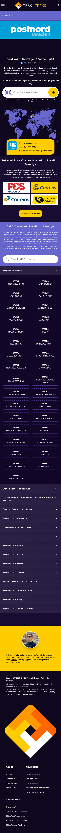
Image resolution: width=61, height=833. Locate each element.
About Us (9, 774)
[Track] (53, 92)
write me (14, 660)
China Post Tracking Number (17, 816)
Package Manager (33, 774)
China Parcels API (38, 689)
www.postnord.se (30, 143)
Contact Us (10, 779)
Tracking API (11, 807)
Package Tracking (33, 779)
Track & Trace (10, 657)
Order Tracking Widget (35, 792)
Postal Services (32, 783)
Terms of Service (21, 694)
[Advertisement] (30, 45)
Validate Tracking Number (16, 811)
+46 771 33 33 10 (29, 147)
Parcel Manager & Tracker (16, 820)
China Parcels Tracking (15, 825)
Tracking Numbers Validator (37, 788)
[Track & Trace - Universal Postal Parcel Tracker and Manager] (30, 5)
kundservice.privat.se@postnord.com (37, 151)
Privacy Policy (11, 783)
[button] (3, 5)
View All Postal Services (30, 213)
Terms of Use (11, 788)
